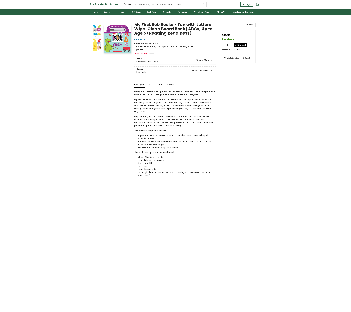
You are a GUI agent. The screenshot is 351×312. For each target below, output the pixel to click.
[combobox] (130, 4)
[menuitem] (95, 12)
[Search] (203, 4)
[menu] (175, 12)
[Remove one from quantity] (224, 44)
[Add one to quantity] (231, 44)
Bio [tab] (150, 84)
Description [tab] (139, 84)
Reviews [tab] (171, 84)
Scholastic (139, 39)
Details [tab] (160, 84)
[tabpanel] (175, 137)
